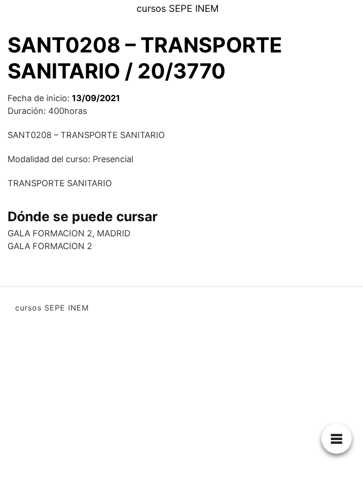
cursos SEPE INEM (178, 8)
